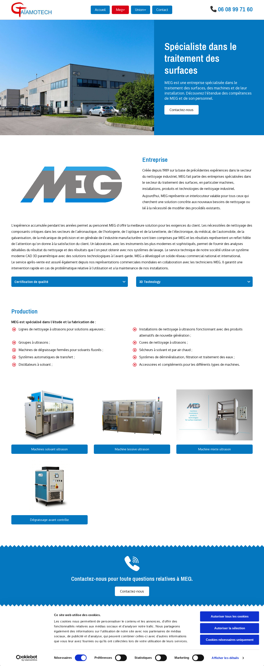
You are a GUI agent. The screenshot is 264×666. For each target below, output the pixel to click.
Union (139, 10)
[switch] (121, 657)
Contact (162, 10)
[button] (181, 110)
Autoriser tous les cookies (230, 616)
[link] (119, 10)
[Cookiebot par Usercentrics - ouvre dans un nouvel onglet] (27, 658)
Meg (119, 10)
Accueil (100, 10)
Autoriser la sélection (229, 628)
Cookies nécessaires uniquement (229, 639)
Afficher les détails (225, 658)
